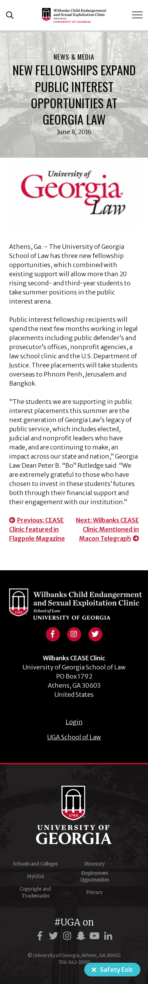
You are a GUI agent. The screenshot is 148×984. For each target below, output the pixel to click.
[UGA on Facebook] (41, 936)
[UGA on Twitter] (54, 936)
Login (74, 722)
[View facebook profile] (53, 633)
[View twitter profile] (95, 633)
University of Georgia (74, 815)
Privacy (94, 892)
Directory (94, 864)
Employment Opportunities (94, 876)
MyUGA (35, 876)
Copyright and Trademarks (35, 892)
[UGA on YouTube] (95, 936)
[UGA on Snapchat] (82, 936)
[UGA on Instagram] (68, 936)
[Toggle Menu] (138, 15)
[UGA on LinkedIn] (108, 936)
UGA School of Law (74, 737)
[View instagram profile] (74, 633)
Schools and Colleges (35, 864)
